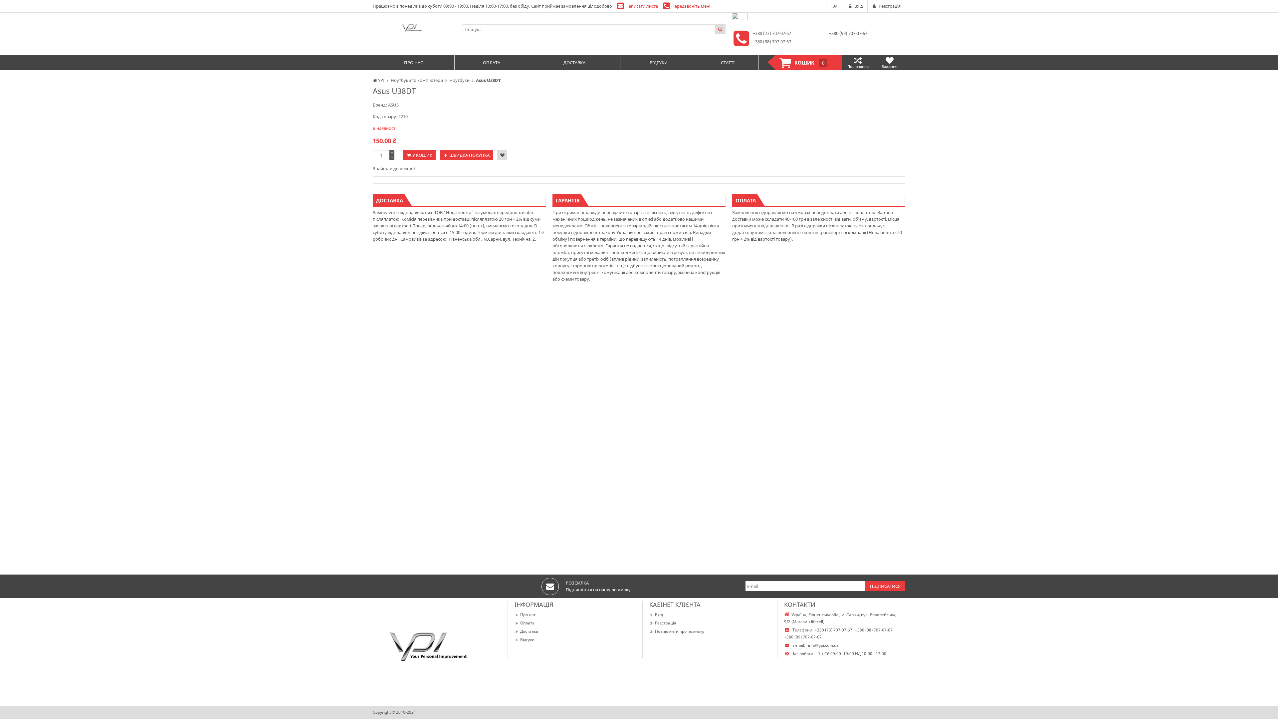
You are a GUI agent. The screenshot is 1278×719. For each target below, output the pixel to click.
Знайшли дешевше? (394, 168)
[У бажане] (502, 155)
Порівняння (858, 66)
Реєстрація (665, 623)
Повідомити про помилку (679, 631)
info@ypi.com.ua (823, 645)
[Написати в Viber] (740, 18)
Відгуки (527, 639)
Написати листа (641, 6)
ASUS (393, 105)
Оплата (527, 623)
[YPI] (414, 29)
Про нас (528, 614)
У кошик (422, 155)
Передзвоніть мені (690, 6)
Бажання (889, 66)
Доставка (529, 631)
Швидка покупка (469, 155)
